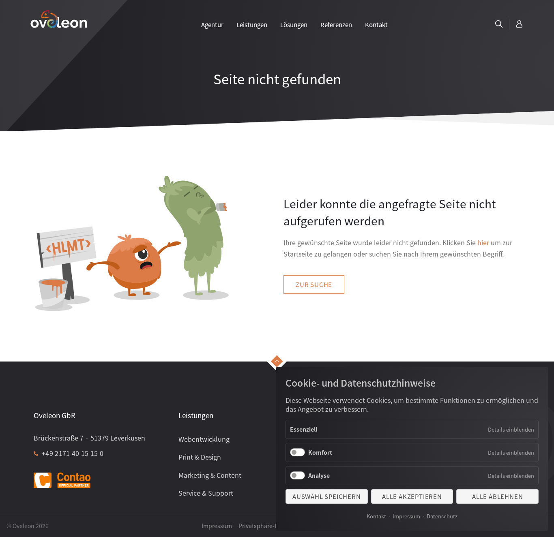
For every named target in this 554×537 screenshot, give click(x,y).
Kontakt (376, 516)
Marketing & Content (209, 475)
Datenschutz (442, 516)
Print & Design (199, 457)
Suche (499, 24)
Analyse (319, 475)
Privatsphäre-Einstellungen (275, 526)
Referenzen (336, 24)
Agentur (212, 24)
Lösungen (293, 24)
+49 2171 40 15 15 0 (72, 453)
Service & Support (205, 493)
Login (519, 24)
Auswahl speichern (326, 496)
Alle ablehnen (497, 496)
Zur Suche (314, 284)
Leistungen (251, 24)
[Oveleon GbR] (58, 18)
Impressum (406, 516)
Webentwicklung (204, 439)
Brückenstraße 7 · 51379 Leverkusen (89, 438)
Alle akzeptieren (412, 496)
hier (483, 242)
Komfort (320, 452)
